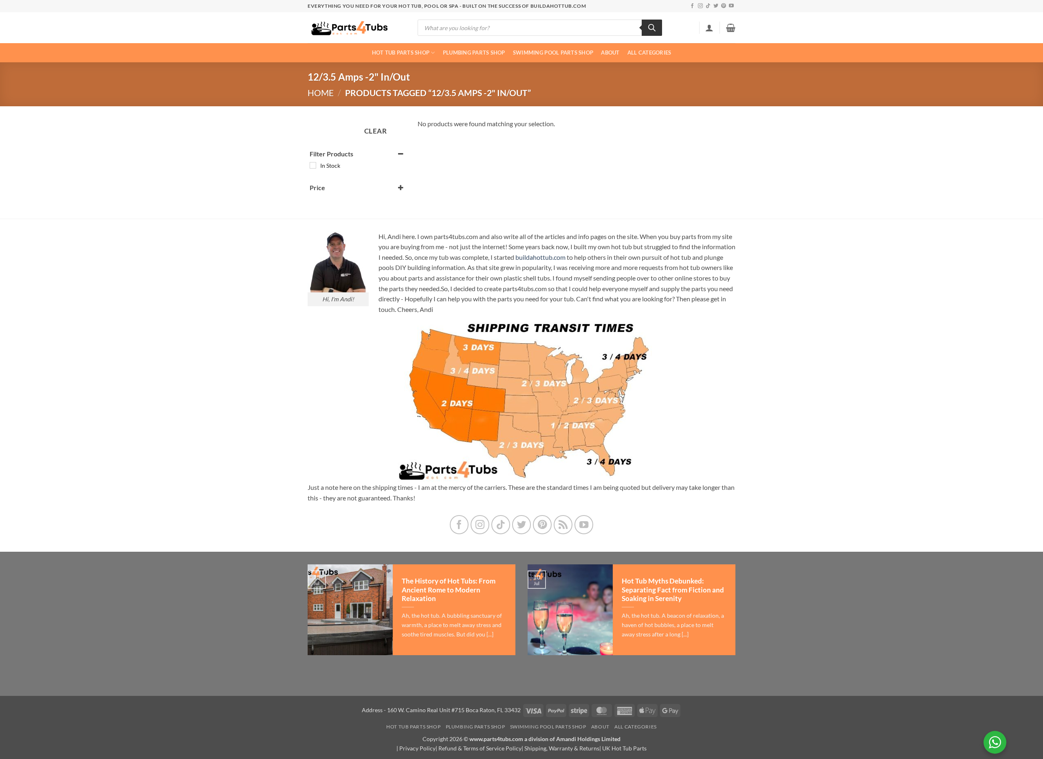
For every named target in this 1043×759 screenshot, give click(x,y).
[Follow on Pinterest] (723, 6)
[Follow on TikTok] (708, 6)
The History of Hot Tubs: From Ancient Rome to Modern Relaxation (448, 590)
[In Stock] (313, 165)
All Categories (649, 52)
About (610, 52)
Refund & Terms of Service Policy (480, 748)
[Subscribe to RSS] (563, 524)
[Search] (652, 28)
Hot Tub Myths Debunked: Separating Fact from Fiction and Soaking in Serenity (673, 590)
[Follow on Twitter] (715, 6)
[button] (709, 28)
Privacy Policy (417, 748)
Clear (375, 131)
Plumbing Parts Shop (474, 52)
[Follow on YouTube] (731, 6)
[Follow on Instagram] (700, 6)
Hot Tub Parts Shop (401, 52)
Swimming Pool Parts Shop (553, 52)
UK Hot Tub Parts (624, 748)
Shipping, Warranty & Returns (561, 748)
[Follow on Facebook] (692, 6)
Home (321, 93)
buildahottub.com (540, 257)
